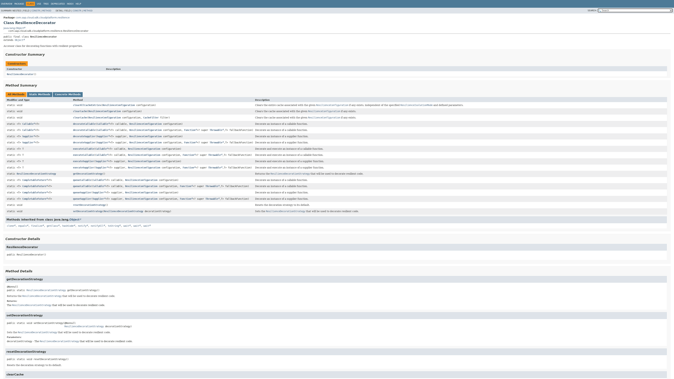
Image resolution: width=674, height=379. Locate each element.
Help (78, 4)
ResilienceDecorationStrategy (36, 173)
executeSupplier (83, 161)
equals (22, 225)
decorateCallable (84, 123)
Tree (46, 4)
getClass (52, 225)
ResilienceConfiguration (119, 105)
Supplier (28, 136)
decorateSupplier (84, 136)
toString (113, 225)
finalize (36, 225)
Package (19, 4)
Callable (28, 123)
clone (10, 225)
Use (39, 4)
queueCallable (82, 180)
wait (126, 225)
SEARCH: (592, 10)
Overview (6, 4)
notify (82, 225)
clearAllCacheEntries (87, 105)
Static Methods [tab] (39, 94)
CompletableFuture (34, 180)
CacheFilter (151, 117)
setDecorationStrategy (88, 211)
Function (189, 130)
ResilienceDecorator (20, 74)
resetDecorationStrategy (89, 205)
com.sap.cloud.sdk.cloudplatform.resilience (43, 17)
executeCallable (83, 148)
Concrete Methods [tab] (68, 94)
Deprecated (58, 4)
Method (46, 10)
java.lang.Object (14, 28)
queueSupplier (82, 192)
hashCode (68, 225)
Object (19, 40)
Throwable (216, 130)
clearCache (80, 111)
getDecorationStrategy (88, 173)
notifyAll (97, 225)
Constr (35, 10)
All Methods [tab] (16, 94)
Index (70, 4)
